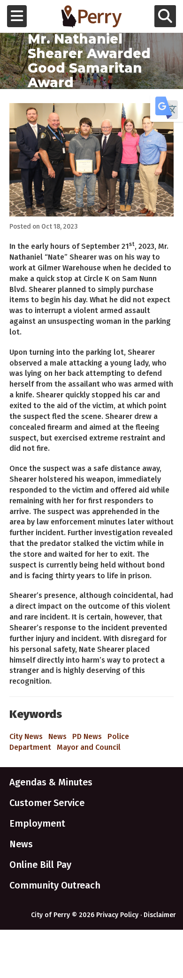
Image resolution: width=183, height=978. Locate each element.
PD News (87, 736)
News (57, 736)
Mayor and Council (89, 747)
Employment (37, 823)
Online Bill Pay (40, 864)
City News (26, 736)
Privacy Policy (117, 915)
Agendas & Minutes (50, 782)
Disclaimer (160, 915)
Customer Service (46, 802)
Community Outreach (54, 885)
